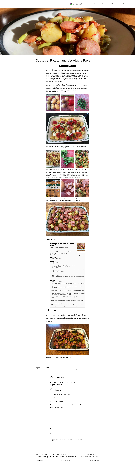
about (91, 460)
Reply (55, 397)
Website (52, 433)
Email (51, 428)
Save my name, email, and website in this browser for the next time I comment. (67, 440)
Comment (53, 410)
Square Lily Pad (39, 460)
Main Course (70, 369)
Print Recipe (72, 65)
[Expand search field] (123, 4)
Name (52, 422)
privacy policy (96, 460)
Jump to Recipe (64, 65)
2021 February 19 (57, 390)
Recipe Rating (53, 407)
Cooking (47, 367)
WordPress (69, 460)
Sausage (75, 369)
